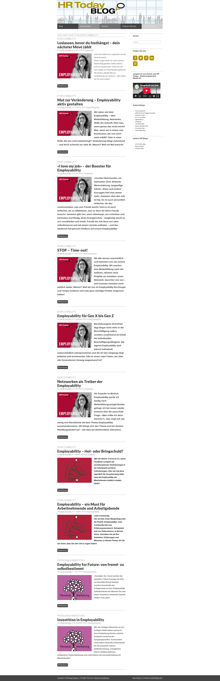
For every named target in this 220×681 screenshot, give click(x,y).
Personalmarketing (71, 560)
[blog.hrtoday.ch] (110, 12)
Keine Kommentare (93, 107)
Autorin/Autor (85, 26)
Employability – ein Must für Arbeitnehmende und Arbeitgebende (88, 506)
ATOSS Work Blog (140, 144)
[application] (146, 90)
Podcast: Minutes (129, 26)
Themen (104, 26)
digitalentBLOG (139, 119)
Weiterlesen (62, 86)
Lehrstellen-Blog (139, 124)
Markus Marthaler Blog (141, 126)
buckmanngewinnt (140, 111)
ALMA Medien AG (156, 678)
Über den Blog (149, 26)
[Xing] (146, 58)
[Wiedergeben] (136, 96)
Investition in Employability (80, 619)
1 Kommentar (88, 50)
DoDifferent (138, 121)
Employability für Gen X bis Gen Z (85, 316)
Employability (66, 38)
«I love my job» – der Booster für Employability (84, 168)
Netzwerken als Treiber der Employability (80, 383)
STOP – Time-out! (72, 250)
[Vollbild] (157, 96)
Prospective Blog (140, 128)
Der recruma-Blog (140, 117)
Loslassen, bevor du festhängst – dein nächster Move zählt (88, 45)
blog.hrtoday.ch (74, 678)
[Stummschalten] (154, 96)
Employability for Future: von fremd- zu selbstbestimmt (90, 566)
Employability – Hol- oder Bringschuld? (90, 451)
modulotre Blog (139, 148)
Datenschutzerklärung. (101, 678)
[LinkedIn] (151, 58)
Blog (61, 26)
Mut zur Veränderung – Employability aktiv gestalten (89, 102)
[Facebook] (135, 58)
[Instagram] (135, 63)
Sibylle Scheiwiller (66, 50)
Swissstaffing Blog (140, 130)
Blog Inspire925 (139, 146)
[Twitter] (140, 58)
